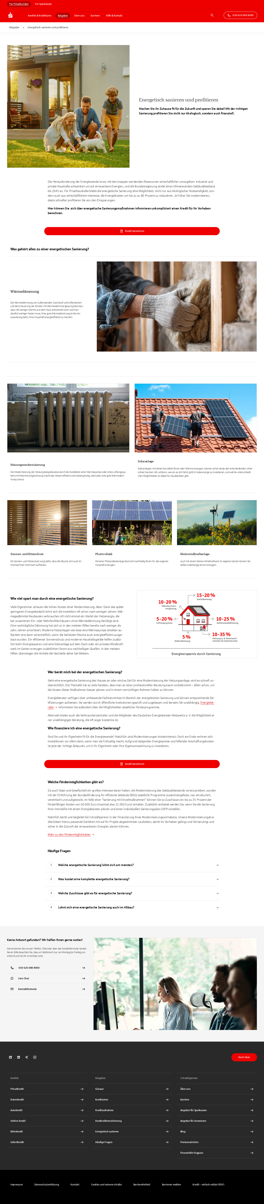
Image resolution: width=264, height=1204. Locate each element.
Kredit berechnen (134, 231)
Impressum (16, 1184)
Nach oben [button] (244, 1057)
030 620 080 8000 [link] (243, 15)
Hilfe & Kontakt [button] (114, 15)
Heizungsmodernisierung (27, 464)
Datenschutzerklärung (46, 1184)
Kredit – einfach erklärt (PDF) (208, 1184)
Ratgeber (14, 27)
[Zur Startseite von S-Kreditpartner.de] (16, 15)
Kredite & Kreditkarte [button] (39, 15)
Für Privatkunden (19, 4)
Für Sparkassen (43, 4)
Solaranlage (146, 461)
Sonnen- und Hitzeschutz (26, 554)
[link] (132, 308)
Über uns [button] (79, 15)
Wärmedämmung (24, 291)
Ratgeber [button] (63, 15)
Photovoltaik (103, 554)
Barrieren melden (171, 1184)
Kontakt (75, 1184)
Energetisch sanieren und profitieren (48, 27)
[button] (106, 1184)
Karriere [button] (95, 15)
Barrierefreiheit (141, 1184)
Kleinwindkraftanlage (194, 554)
